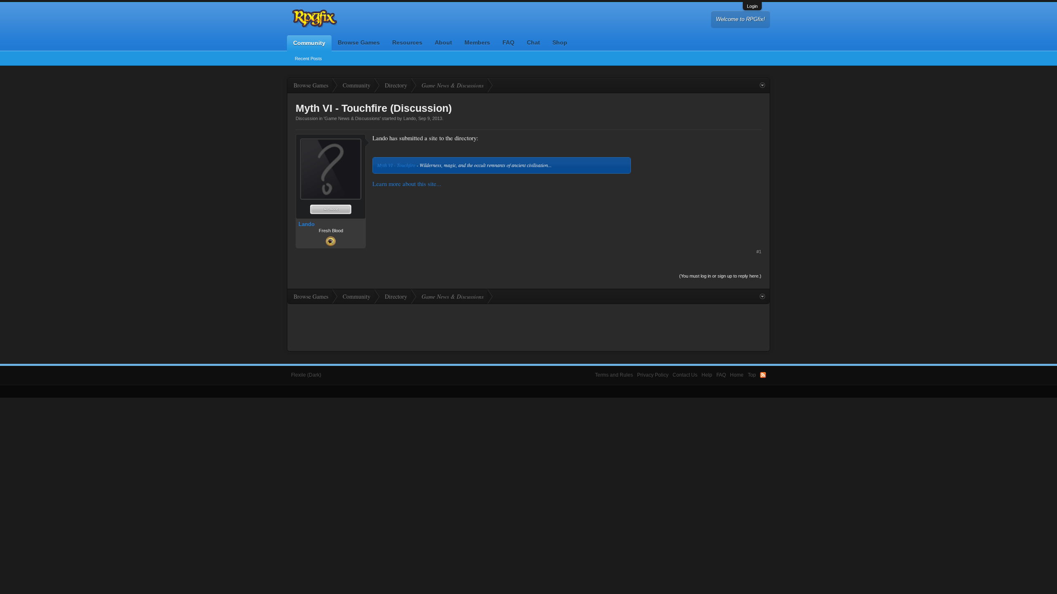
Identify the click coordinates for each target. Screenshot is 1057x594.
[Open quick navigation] (762, 85)
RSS (763, 375)
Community (309, 43)
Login (752, 6)
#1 (758, 251)
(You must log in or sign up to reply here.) (720, 275)
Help (707, 375)
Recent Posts (308, 58)
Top (752, 375)
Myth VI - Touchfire (396, 165)
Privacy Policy (652, 375)
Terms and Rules (614, 375)
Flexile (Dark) (306, 375)
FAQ (508, 42)
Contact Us (685, 375)
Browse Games (359, 42)
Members (477, 42)
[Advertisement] (699, 185)
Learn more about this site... (406, 184)
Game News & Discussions (352, 118)
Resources (407, 42)
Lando (409, 118)
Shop (559, 42)
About (443, 42)
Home (737, 375)
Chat (533, 42)
